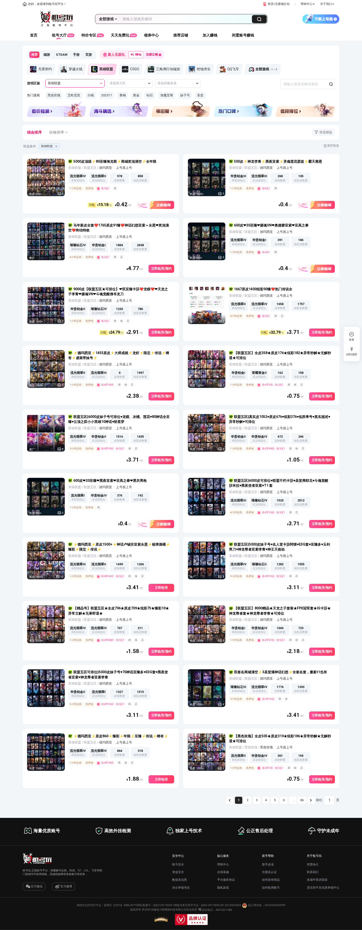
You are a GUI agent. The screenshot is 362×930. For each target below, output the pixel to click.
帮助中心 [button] (307, 4)
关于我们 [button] (326, 4)
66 (302, 800)
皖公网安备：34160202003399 (266, 905)
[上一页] (229, 800)
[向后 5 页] (292, 800)
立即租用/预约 (161, 268)
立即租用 (161, 587)
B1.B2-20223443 (231, 905)
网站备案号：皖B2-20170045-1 (155, 905)
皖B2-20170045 (210, 905)
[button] (276, 3)
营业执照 (191, 909)
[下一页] (310, 800)
